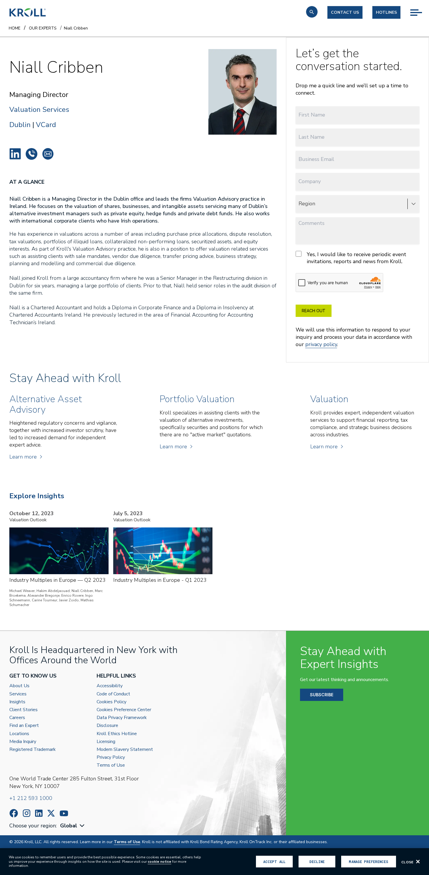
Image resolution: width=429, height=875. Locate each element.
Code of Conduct (113, 694)
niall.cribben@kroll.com (48, 154)
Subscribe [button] (321, 694)
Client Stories (23, 710)
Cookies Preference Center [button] (124, 710)
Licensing (106, 741)
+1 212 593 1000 (30, 798)
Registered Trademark (32, 749)
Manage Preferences (368, 861)
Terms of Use (111, 765)
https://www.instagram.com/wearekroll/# (26, 813)
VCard (46, 124)
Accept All (274, 861)
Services (18, 694)
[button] (312, 12)
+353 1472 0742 (31, 154)
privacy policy (321, 344)
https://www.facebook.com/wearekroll (13, 813)
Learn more (23, 456)
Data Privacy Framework (122, 718)
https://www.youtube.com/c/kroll (64, 813)
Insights (17, 702)
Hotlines (386, 12)
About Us (19, 686)
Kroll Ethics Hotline (117, 734)
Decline (317, 861)
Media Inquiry (22, 741)
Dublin (20, 124)
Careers (17, 718)
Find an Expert (24, 725)
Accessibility (110, 686)
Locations (19, 734)
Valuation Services (39, 109)
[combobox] (73, 825)
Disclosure (107, 725)
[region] (214, 861)
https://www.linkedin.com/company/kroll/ (39, 813)
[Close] (418, 861)
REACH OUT (313, 310)
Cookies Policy (111, 702)
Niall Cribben (15, 154)
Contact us (345, 12)
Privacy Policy (111, 757)
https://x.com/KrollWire (51, 813)
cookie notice (159, 861)
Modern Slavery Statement (125, 749)
